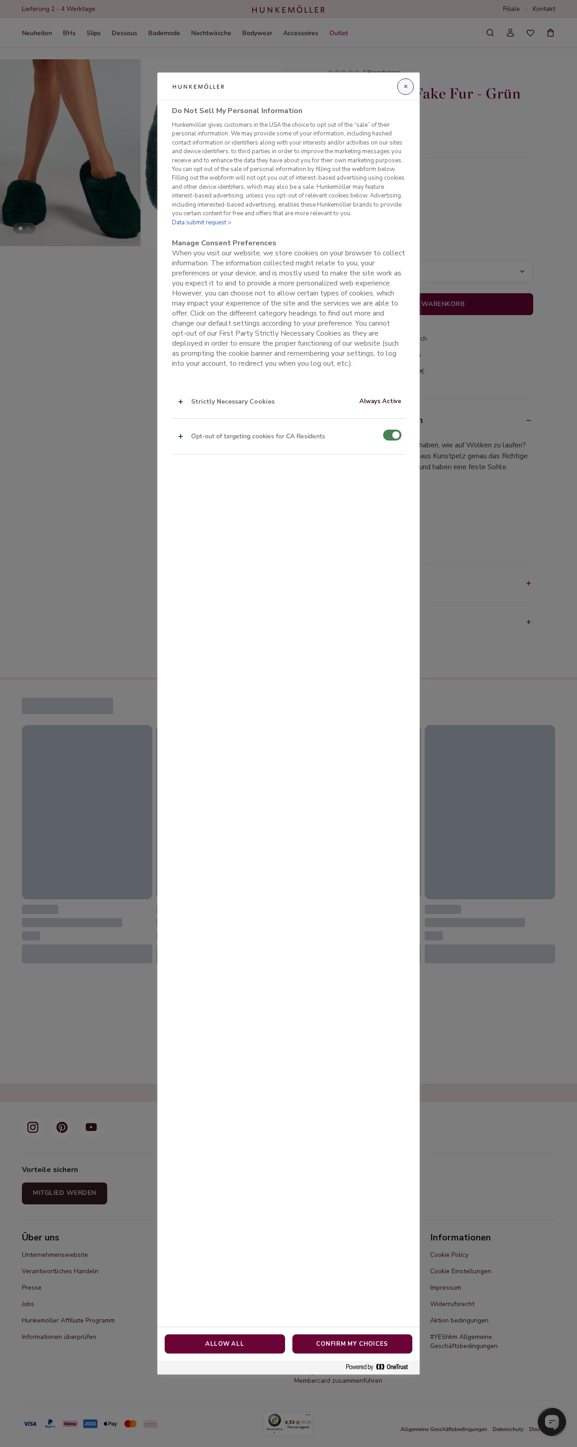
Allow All (224, 1344)
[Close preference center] (405, 86)
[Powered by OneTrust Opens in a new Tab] (380, 1367)
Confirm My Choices (352, 1344)
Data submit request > (201, 222)
